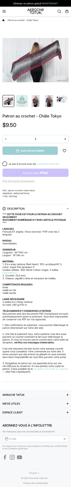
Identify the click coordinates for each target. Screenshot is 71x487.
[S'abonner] (64, 439)
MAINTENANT (50, 3)
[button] (67, 11)
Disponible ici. (9, 272)
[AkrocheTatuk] (35, 11)
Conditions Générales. (48, 163)
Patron (13, 196)
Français (33, 473)
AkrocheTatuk (21, 193)
